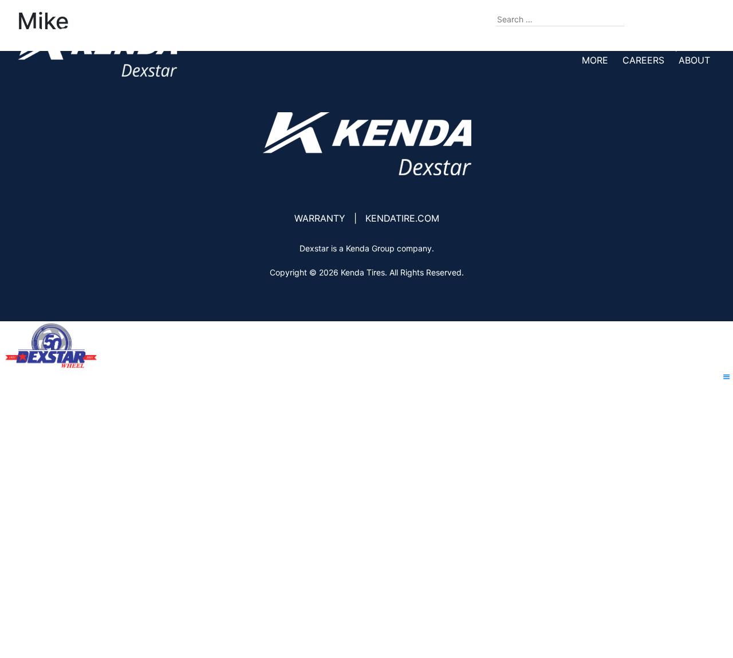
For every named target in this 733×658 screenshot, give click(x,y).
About (694, 60)
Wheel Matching (599, 46)
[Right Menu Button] (726, 377)
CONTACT (688, 19)
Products (409, 46)
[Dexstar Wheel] (97, 52)
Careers (643, 60)
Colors (524, 46)
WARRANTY (319, 218)
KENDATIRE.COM (402, 218)
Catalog (469, 46)
